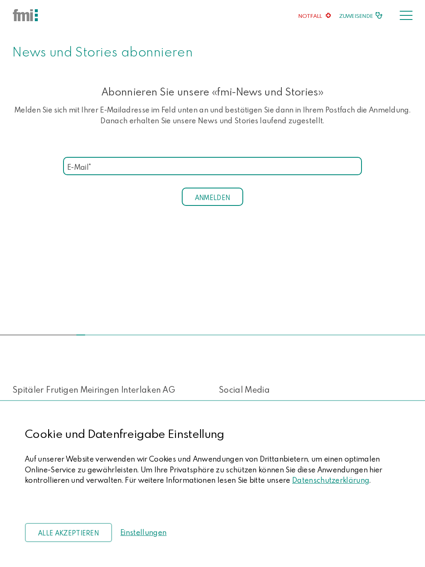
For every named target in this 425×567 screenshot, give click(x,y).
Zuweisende (356, 16)
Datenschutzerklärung (330, 480)
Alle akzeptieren (68, 533)
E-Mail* (79, 165)
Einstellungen (143, 532)
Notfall (310, 16)
